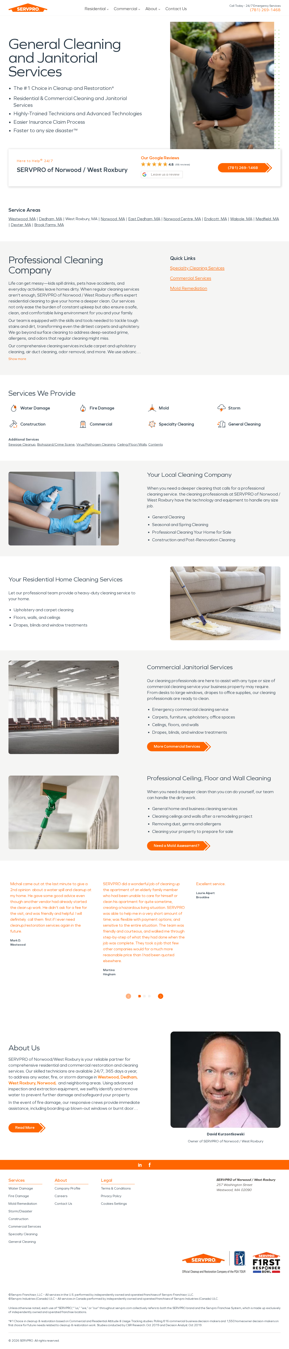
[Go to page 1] (139, 996)
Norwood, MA (113, 219)
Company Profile (67, 1188)
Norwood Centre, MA (182, 219)
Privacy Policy (111, 1196)
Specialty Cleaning (22, 1234)
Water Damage (20, 1188)
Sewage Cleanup (22, 444)
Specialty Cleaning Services (197, 268)
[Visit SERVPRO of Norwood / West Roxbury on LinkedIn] (140, 1165)
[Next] (160, 996)
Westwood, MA (22, 219)
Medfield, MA (267, 219)
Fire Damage (18, 1196)
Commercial (125, 9)
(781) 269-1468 (265, 10)
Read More (24, 1127)
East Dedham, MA (144, 219)
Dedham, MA (50, 219)
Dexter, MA (21, 225)
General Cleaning (22, 1242)
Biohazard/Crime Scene (56, 444)
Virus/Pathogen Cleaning (96, 444)
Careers (61, 1196)
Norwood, (47, 1082)
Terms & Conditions (116, 1188)
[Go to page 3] (149, 996)
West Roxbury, (22, 1082)
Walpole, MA (241, 219)
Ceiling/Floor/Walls (132, 444)
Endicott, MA (215, 219)
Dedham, (129, 1077)
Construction (18, 1219)
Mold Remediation (188, 288)
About (151, 9)
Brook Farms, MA (49, 225)
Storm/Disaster (20, 1211)
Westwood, (109, 1077)
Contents (155, 444)
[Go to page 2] (144, 996)
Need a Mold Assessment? (176, 845)
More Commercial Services (177, 746)
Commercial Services (190, 278)
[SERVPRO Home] (27, 7)
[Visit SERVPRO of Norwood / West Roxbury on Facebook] (150, 1165)
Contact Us (176, 8)
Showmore (17, 359)
